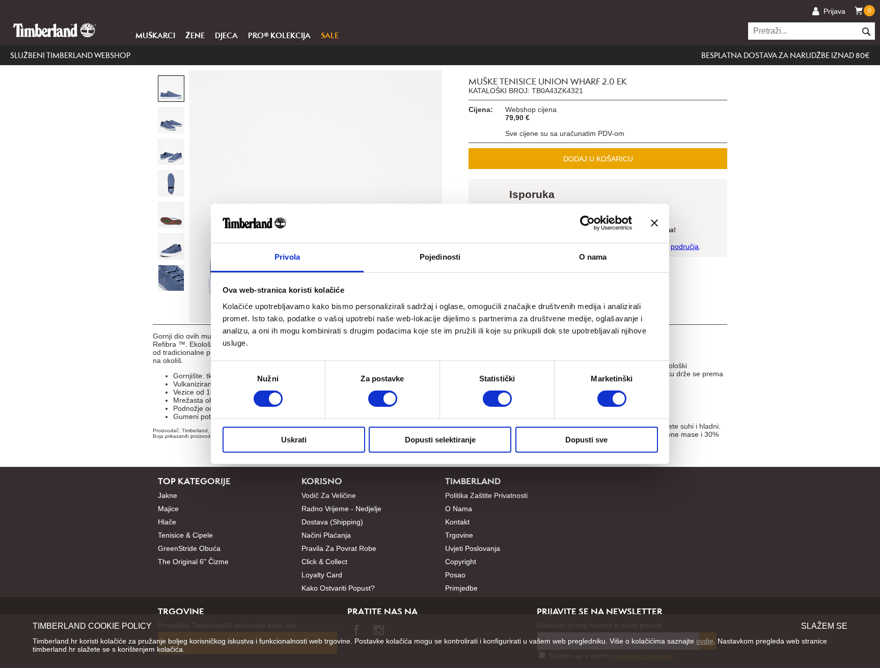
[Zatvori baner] (654, 223)
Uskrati (294, 439)
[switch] (382, 399)
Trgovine (459, 535)
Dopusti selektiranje (440, 439)
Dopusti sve (586, 439)
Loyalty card (321, 575)
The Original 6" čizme (193, 562)
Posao (455, 575)
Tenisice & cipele (185, 535)
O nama (458, 509)
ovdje (704, 641)
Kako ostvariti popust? (338, 588)
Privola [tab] (287, 257)
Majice (168, 509)
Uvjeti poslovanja (472, 548)
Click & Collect (324, 562)
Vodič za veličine (328, 495)
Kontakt (457, 522)
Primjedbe (461, 588)
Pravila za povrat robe (338, 548)
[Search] (866, 31)
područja (685, 246)
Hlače (167, 522)
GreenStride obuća (189, 548)
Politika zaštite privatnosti (486, 495)
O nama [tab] (593, 257)
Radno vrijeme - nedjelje (341, 509)
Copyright (460, 562)
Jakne (167, 495)
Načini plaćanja (326, 535)
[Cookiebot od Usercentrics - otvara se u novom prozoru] (587, 223)
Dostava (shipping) (332, 522)
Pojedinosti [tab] (440, 257)
